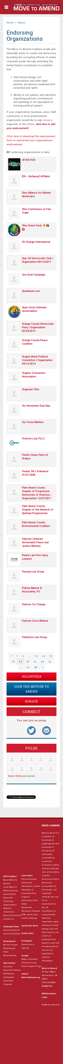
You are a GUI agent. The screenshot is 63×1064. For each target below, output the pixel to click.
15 (50, 655)
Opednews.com (31, 291)
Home (10, 22)
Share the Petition (12, 970)
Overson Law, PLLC (33, 438)
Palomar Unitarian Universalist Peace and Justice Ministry (35, 542)
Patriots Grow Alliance (35, 620)
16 (13, 661)
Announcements (11, 930)
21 (49, 661)
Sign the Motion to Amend (31, 688)
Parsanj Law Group (33, 571)
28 (35, 667)
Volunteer (31, 676)
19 (34, 661)
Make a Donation (30, 959)
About (21, 22)
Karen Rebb (15, 776)
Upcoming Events (11, 934)
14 (43, 655)
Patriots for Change (34, 604)
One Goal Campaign (33, 274)
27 (28, 667)
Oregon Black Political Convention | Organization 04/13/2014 (37, 360)
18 (27, 661)
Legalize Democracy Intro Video (30, 900)
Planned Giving (29, 963)
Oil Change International (36, 241)
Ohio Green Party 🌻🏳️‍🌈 (35, 225)
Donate (31, 701)
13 (36, 655)
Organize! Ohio (30, 389)
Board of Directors (12, 915)
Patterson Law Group (34, 637)
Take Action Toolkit (31, 886)
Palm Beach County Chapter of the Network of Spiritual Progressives (37, 510)
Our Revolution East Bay (36, 405)
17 (20, 661)
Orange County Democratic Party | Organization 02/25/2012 (38, 327)
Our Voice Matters (33, 422)
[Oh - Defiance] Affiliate (36, 176)
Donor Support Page (31, 966)
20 (42, 661)
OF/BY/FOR (28, 159)
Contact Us (8, 919)
